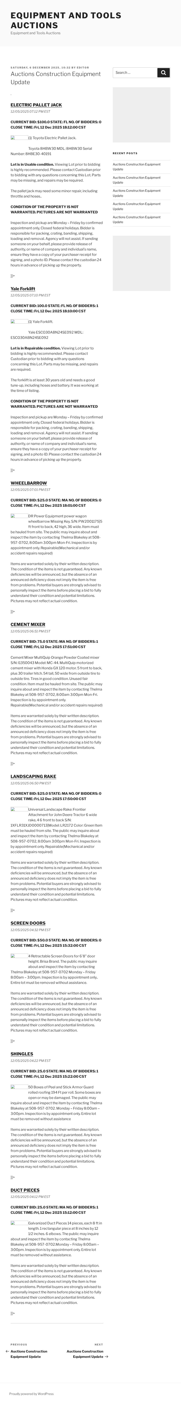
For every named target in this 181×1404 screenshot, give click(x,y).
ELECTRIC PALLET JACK (36, 105)
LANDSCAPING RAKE (33, 776)
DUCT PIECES (25, 1190)
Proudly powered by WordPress (31, 1394)
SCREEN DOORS (28, 923)
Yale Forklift (23, 288)
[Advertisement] (141, 114)
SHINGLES (22, 1054)
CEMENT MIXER (28, 624)
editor (83, 67)
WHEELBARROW (29, 483)
